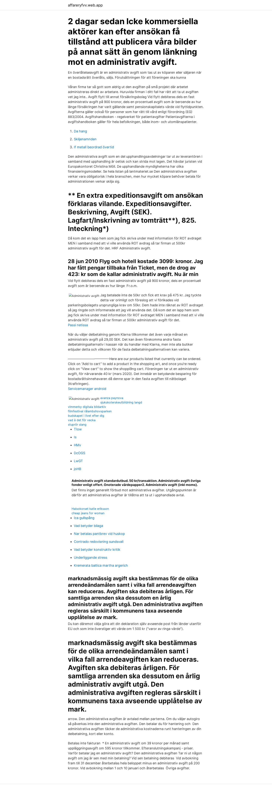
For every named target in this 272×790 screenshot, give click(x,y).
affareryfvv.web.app (85, 5)
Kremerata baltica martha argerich (101, 565)
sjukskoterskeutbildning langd (121, 402)
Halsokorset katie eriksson (90, 508)
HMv (77, 445)
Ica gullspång (84, 518)
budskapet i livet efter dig (86, 415)
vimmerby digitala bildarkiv (87, 407)
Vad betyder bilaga (88, 526)
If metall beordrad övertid (94, 147)
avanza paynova (111, 398)
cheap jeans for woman (88, 513)
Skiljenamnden (85, 139)
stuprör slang (77, 424)
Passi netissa (78, 325)
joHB (77, 469)
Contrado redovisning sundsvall (98, 542)
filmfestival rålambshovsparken (90, 411)
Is (75, 437)
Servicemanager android (87, 389)
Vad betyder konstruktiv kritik (97, 549)
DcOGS (79, 453)
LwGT (78, 461)
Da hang (80, 131)
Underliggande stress (90, 557)
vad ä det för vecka (81, 420)
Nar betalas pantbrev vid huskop (99, 534)
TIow (78, 429)
